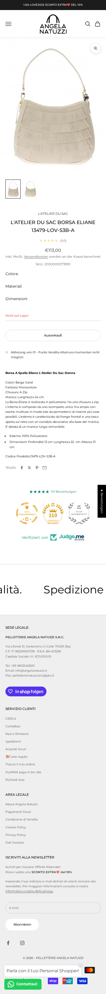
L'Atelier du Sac (53, 214)
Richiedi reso (14, 780)
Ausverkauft (53, 335)
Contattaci (12, 726)
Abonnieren (22, 924)
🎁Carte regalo (16, 757)
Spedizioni (13, 741)
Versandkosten (36, 256)
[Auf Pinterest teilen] (37, 467)
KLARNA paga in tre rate (23, 772)
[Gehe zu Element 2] (30, 189)
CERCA (10, 719)
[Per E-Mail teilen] (44, 467)
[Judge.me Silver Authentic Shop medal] (79, 513)
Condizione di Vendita (21, 819)
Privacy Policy (15, 835)
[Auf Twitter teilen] (29, 467)
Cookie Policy (15, 827)
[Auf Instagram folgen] (22, 943)
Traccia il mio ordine (20, 764)
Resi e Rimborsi (17, 734)
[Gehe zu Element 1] (13, 189)
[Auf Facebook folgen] (8, 943)
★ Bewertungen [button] (102, 501)
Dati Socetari (14, 842)
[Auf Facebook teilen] (22, 467)
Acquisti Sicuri (15, 749)
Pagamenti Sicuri (18, 812)
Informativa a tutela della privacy (29, 891)
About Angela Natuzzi (21, 804)
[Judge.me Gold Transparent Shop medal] (27, 513)
